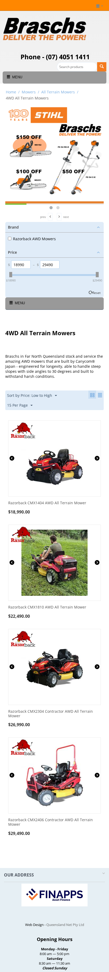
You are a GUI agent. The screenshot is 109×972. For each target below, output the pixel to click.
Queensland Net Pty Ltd (65, 924)
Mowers (29, 91)
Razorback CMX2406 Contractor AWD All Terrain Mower (50, 822)
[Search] (101, 66)
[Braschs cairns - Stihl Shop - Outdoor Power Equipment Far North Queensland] (45, 29)
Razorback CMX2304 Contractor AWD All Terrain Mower (50, 713)
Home (11, 91)
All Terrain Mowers (58, 91)
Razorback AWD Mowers (34, 238)
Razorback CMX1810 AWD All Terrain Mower (47, 607)
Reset (96, 292)
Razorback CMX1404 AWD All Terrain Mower (47, 503)
